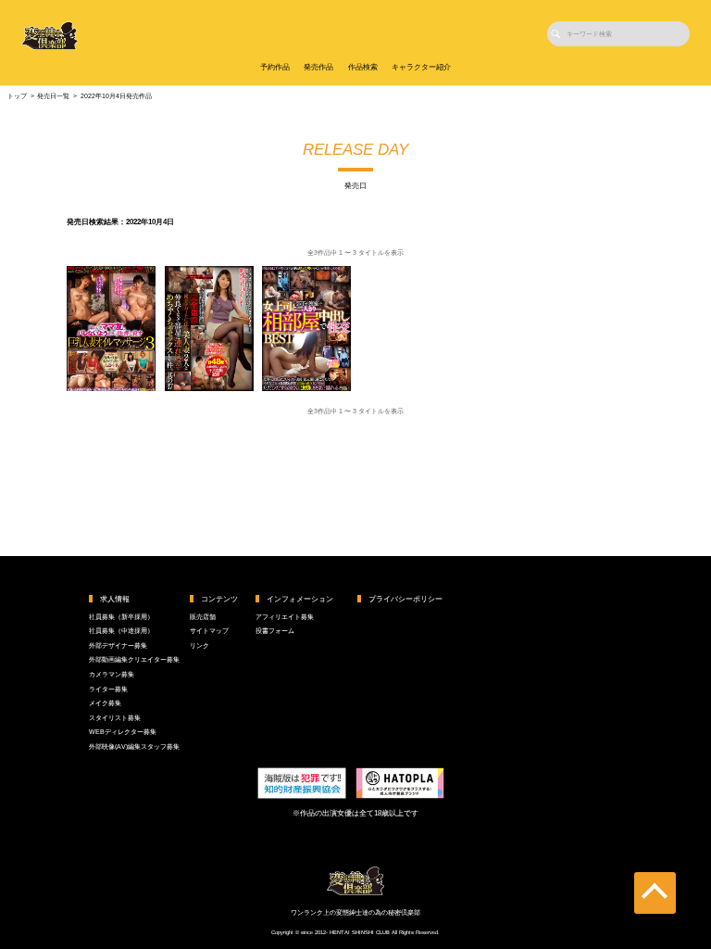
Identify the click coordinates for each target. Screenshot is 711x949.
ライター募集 (108, 689)
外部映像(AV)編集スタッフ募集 (134, 746)
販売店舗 (203, 617)
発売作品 (318, 67)
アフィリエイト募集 (285, 617)
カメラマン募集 (111, 674)
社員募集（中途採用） (121, 630)
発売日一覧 (53, 96)
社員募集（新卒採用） (121, 617)
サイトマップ (209, 630)
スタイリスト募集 (115, 718)
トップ (17, 96)
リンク (199, 645)
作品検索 (363, 67)
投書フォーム (275, 630)
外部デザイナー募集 (118, 645)
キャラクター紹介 (421, 67)
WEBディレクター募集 (122, 731)
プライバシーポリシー (405, 599)
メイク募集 (105, 703)
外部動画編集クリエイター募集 (134, 659)
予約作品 (275, 67)
